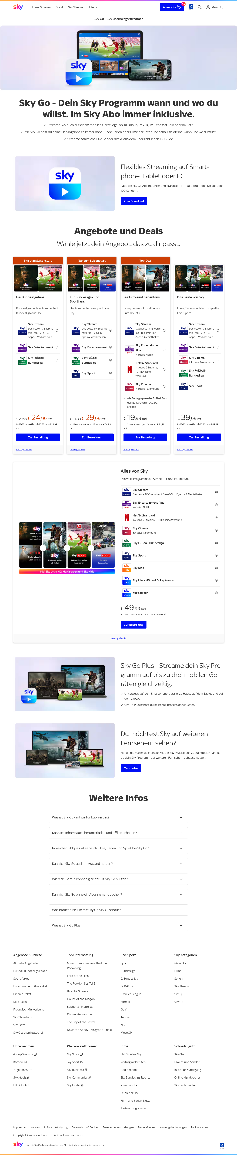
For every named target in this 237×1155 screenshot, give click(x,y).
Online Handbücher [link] (187, 1077)
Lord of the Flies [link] (78, 976)
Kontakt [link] (35, 1127)
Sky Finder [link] (74, 1085)
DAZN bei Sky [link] (129, 1093)
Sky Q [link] (178, 994)
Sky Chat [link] (180, 1054)
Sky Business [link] (75, 1070)
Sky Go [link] (178, 1001)
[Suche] (199, 7)
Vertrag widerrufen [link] (133, 1062)
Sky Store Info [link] (22, 1017)
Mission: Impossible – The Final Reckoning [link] (87, 965)
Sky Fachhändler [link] (185, 1085)
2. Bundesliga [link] (129, 978)
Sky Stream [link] (75, 7)
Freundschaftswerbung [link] (28, 1009)
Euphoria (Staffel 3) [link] (80, 1006)
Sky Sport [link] (73, 1062)
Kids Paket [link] (20, 1001)
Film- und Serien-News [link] (135, 1100)
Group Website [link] (23, 1054)
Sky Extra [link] (19, 1025)
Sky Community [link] (77, 1077)
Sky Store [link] (73, 1054)
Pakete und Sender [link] (186, 1062)
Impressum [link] (19, 1127)
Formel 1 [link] (126, 1001)
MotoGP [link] (126, 1032)
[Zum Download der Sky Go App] (64, 184)
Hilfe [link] (91, 7)
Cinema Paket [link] (22, 994)
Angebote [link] (169, 7)
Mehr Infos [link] (131, 768)
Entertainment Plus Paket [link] (30, 986)
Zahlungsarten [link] (199, 1127)
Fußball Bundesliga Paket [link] (30, 971)
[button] (38, 330)
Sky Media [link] (19, 1077)
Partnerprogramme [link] (133, 1108)
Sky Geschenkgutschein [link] (29, 1032)
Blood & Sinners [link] (77, 991)
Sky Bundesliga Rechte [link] (135, 1077)
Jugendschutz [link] (22, 1070)
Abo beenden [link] (129, 1070)
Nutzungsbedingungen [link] (173, 1127)
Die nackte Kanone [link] (79, 1014)
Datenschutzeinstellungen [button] (118, 1127)
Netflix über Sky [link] (131, 1054)
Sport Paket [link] (21, 978)
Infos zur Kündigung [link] (187, 1070)
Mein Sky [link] (180, 963)
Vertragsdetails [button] (24, 449)
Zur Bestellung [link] (38, 437)
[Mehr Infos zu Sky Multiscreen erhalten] (64, 750)
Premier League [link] (131, 994)
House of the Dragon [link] (81, 999)
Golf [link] (123, 1009)
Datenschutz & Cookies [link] (85, 1127)
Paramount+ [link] (129, 1085)
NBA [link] (123, 1025)
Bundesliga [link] (128, 971)
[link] (18, 7)
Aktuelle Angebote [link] (25, 963)
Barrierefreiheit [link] (146, 1127)
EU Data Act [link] (21, 1085)
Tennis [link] (125, 1017)
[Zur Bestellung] (38, 278)
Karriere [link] (18, 1062)
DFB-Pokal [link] (127, 986)
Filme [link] (177, 971)
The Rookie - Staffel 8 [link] (81, 983)
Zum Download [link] (134, 201)
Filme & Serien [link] (41, 7)
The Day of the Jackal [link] (81, 1022)
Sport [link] (59, 7)
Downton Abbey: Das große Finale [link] (89, 1030)
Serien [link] (178, 978)
